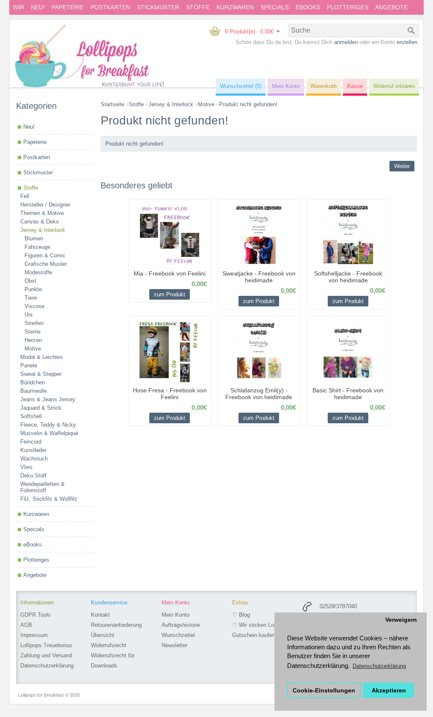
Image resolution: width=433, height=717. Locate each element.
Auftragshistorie (181, 625)
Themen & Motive (42, 213)
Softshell (31, 416)
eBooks (308, 7)
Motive (33, 348)
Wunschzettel (178, 635)
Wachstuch (34, 458)
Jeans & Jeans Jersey (47, 399)
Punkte (33, 289)
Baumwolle (33, 391)
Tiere (31, 298)
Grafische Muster (46, 264)
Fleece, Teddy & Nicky (48, 425)
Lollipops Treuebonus (46, 645)
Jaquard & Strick (40, 408)
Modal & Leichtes (41, 357)
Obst (30, 281)
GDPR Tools (35, 615)
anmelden (346, 42)
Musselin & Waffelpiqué (49, 433)
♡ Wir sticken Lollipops (261, 625)
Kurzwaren (235, 7)
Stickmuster (158, 7)
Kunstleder (33, 450)
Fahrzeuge (37, 247)
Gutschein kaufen (253, 635)
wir (18, 7)
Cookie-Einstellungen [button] (324, 690)
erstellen (407, 42)
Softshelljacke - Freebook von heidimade (348, 277)
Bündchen (32, 382)
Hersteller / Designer (45, 204)
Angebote (391, 7)
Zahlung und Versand (46, 655)
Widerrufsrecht (108, 645)
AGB (26, 625)
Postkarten (110, 7)
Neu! (38, 7)
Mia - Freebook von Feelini (170, 273)
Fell (24, 196)
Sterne (33, 331)
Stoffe (198, 7)
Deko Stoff (33, 475)
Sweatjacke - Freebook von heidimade (259, 277)
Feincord (30, 441)
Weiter (402, 166)
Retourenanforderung (116, 625)
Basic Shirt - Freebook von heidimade (348, 393)
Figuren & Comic (45, 255)
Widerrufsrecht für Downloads (112, 660)
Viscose (34, 306)
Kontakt (100, 615)
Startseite (112, 104)
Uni (29, 315)
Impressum (34, 635)
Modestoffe (38, 272)
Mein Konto (175, 615)
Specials (274, 7)
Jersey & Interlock (42, 230)
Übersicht (102, 635)
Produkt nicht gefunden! (248, 104)
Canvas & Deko (39, 221)
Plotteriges (347, 7)
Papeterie (68, 7)
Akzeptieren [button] (389, 690)
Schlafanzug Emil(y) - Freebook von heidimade (258, 393)
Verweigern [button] (401, 620)
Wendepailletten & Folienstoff (42, 487)
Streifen (34, 323)
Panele (28, 365)
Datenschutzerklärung (47, 665)
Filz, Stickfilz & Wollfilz (48, 499)
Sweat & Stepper (41, 374)
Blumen (34, 238)
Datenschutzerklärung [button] (379, 666)
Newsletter (174, 645)
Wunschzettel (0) (240, 86)
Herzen (33, 340)
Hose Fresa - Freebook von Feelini (170, 393)
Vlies (26, 467)
